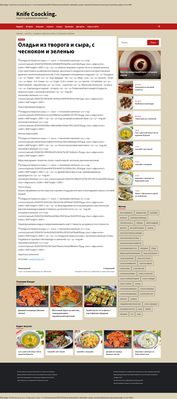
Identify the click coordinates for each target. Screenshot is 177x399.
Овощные (144, 248)
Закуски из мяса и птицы (129, 238)
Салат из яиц (125, 268)
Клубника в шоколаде (144, 104)
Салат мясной (138, 268)
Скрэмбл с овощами (143, 164)
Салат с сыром (125, 284)
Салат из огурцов (144, 258)
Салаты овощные (147, 289)
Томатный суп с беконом (145, 119)
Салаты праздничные (128, 294)
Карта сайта (93, 26)
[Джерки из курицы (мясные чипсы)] (32, 296)
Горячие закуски (126, 223)
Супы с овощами (150, 304)
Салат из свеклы (145, 263)
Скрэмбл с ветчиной (143, 149)
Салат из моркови (127, 258)
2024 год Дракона (126, 213)
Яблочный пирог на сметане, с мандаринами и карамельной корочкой (66, 313)
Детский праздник (137, 228)
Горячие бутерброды (138, 218)
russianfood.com (36, 259)
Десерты (80, 26)
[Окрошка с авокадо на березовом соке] (125, 178)
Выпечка (69, 26)
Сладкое (133, 299)
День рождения (152, 223)
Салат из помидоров (128, 263)
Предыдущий (34, 270)
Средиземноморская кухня (130, 304)
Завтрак (150, 228)
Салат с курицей (148, 279)
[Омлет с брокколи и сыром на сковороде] (125, 193)
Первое (19, 26)
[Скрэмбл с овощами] (125, 163)
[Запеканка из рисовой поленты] (125, 87)
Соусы (59, 26)
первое (148, 309)
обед (140, 309)
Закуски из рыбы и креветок (130, 243)
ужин (139, 314)
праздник (123, 314)
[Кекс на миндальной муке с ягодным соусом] (139, 65)
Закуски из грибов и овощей (131, 233)
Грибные (139, 223)
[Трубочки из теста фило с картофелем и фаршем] (100, 296)
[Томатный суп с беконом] (125, 118)
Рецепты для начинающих (130, 253)
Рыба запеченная (150, 253)
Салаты (49, 26)
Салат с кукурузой (146, 274)
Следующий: (95, 270)
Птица (153, 248)
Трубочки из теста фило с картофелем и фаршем (98, 312)
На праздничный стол (128, 248)
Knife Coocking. (36, 13)
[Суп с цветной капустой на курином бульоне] (125, 133)
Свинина (123, 299)
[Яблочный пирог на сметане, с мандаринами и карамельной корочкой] (66, 296)
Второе (29, 26)
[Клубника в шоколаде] (125, 102)
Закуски (39, 26)
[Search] (159, 26)
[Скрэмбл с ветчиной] (125, 148)
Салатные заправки (127, 274)
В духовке (153, 213)
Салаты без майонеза (128, 289)
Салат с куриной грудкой (129, 279)
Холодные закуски (127, 309)
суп (132, 314)
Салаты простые (146, 294)
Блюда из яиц (141, 213)
